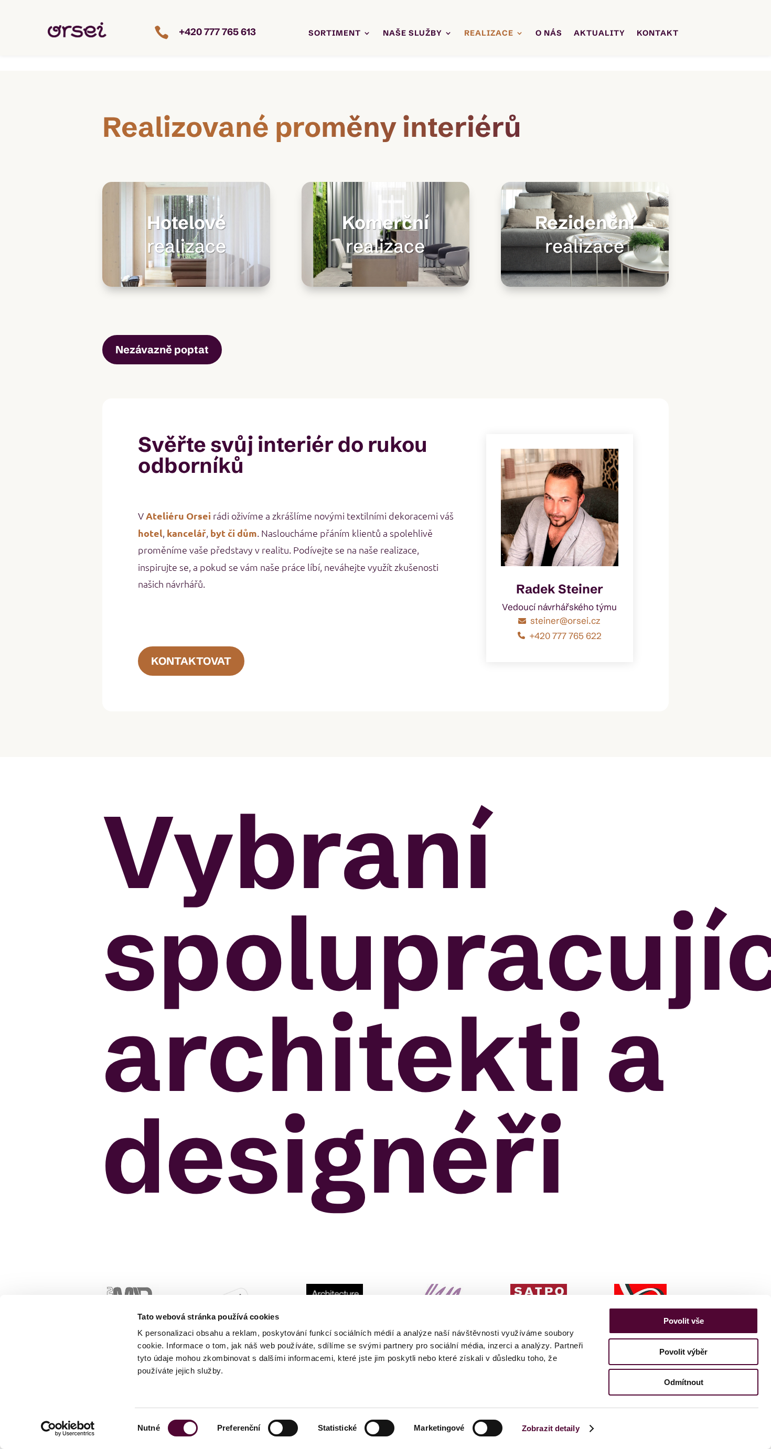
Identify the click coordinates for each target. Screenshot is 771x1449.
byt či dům (233, 533)
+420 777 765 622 (565, 635)
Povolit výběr (683, 1351)
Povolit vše (683, 1320)
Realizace (488, 33)
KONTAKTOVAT (191, 660)
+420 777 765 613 (217, 32)
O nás (549, 33)
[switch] (283, 1428)
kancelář (186, 533)
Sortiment (334, 33)
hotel (150, 533)
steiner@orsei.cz (565, 620)
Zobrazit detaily (551, 1428)
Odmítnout (683, 1382)
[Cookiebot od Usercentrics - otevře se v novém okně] (68, 1428)
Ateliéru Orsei (178, 516)
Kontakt (658, 33)
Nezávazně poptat (162, 349)
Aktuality (599, 33)
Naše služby (412, 33)
